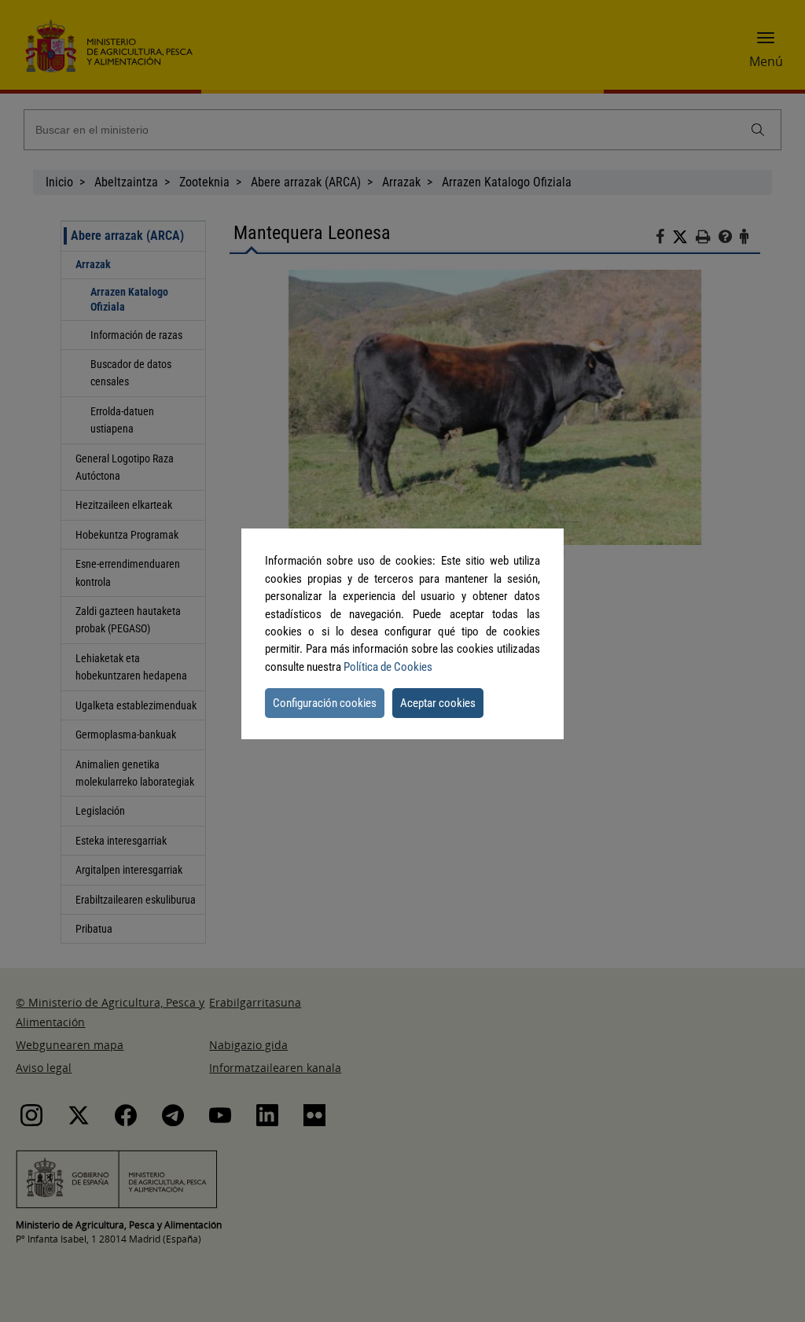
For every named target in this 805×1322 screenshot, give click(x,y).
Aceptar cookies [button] (438, 703)
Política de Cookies (388, 667)
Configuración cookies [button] (325, 703)
